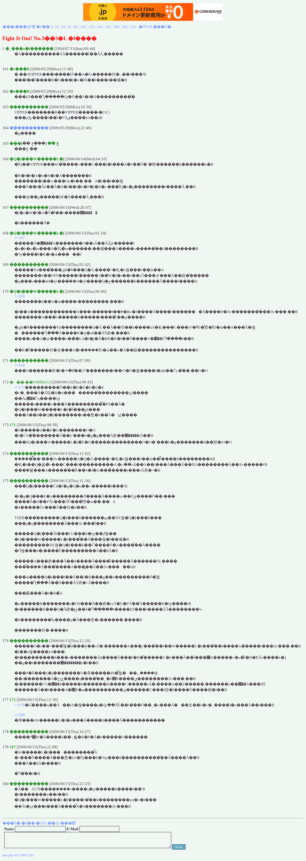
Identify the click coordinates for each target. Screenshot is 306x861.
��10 (53, 823)
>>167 (19, 238)
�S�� (43, 27)
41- (64, 27)
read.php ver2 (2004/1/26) (17, 855)
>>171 (19, 387)
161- (109, 27)
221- (134, 27)
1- (52, 27)
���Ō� (162, 27)
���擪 (68, 823)
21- (57, 27)
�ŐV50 (145, 27)
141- (100, 27)
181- (117, 27)
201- (125, 27)
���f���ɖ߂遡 (18, 27)
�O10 (41, 823)
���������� (29, 128)
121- (92, 27)
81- (76, 27)
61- (70, 27)
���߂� (11, 823)
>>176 (19, 705)
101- (84, 27)
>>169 (19, 296)
